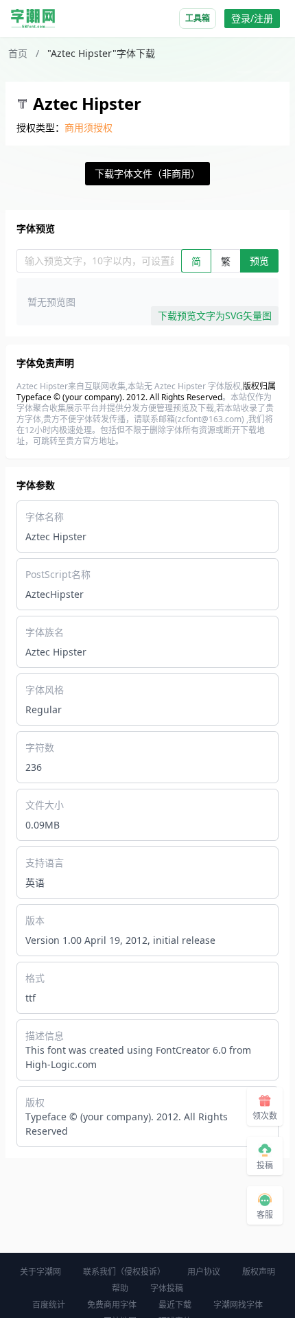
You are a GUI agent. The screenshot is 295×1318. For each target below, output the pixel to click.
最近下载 (174, 1304)
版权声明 (258, 1271)
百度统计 (48, 1304)
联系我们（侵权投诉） (124, 1271)
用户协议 (203, 1271)
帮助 (120, 1288)
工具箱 (197, 18)
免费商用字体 (112, 1304)
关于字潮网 (40, 1271)
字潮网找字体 (238, 1304)
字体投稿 (166, 1288)
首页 (17, 53)
